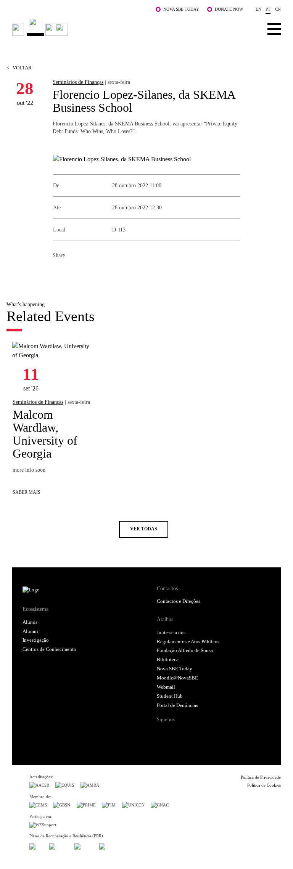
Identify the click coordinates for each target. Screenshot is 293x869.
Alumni (30, 631)
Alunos (30, 622)
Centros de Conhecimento (49, 649)
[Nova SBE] (119, 27)
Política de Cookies (264, 785)
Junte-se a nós (171, 632)
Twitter (74, 272)
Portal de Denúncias (177, 705)
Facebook (59, 272)
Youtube (221, 733)
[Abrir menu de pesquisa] (250, 28)
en (258, 9)
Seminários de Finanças (78, 82)
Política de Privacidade (261, 777)
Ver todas (143, 529)
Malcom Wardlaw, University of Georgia (45, 434)
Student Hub (170, 696)
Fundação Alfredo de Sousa (185, 650)
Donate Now (229, 9)
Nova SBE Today (181, 9)
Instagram (192, 733)
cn (278, 9)
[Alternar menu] (274, 28)
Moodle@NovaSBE (177, 678)
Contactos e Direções (178, 601)
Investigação (36, 640)
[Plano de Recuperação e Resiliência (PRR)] (58, 845)
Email (104, 272)
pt (268, 9)
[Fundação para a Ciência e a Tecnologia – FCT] (36, 845)
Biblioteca (168, 659)
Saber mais (26, 492)
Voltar (19, 68)
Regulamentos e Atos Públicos (188, 641)
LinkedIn (89, 272)
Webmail (166, 687)
